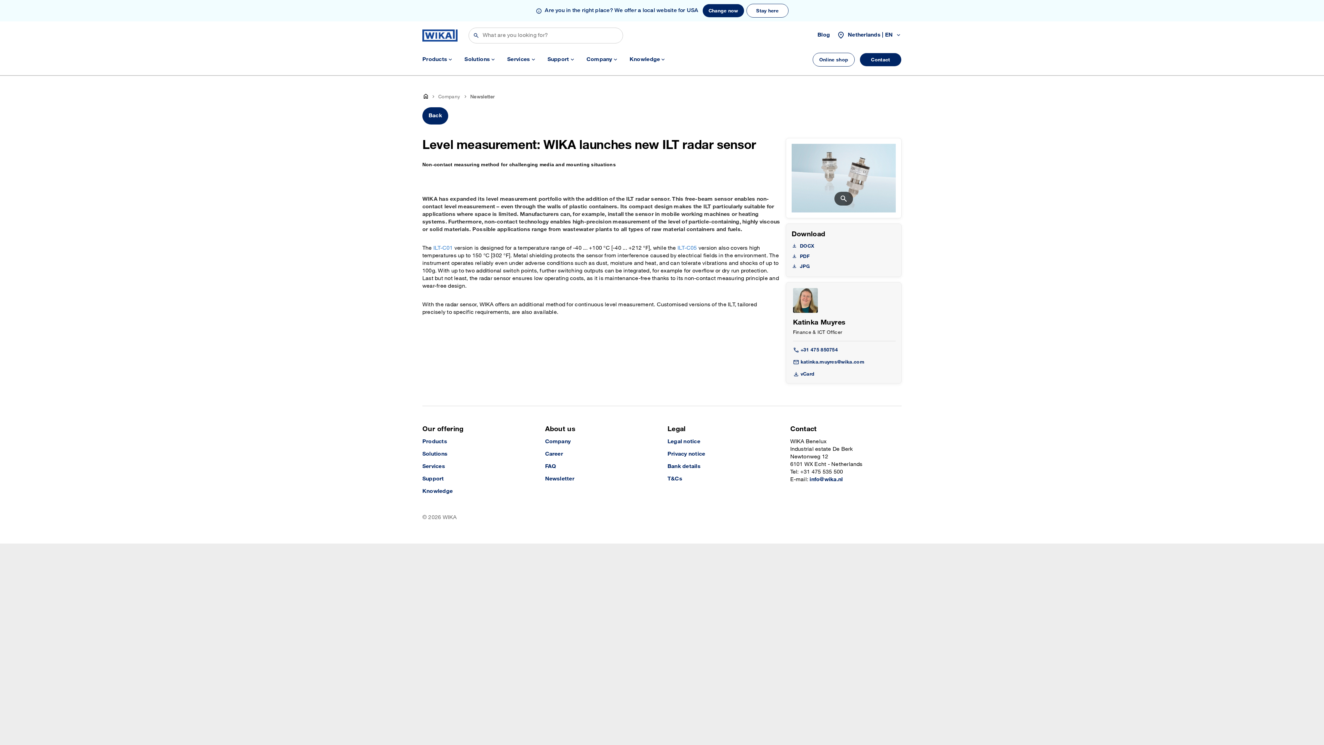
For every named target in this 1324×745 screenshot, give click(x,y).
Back (435, 115)
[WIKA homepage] (440, 35)
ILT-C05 (687, 248)
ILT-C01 (443, 248)
